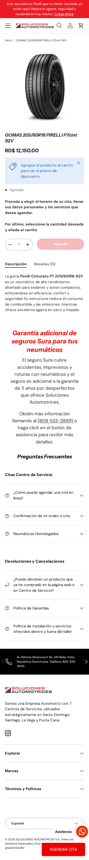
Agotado (60, 244)
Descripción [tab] (16, 264)
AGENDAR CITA (63, 849)
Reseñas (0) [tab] (44, 264)
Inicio (8, 40)
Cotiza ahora (63, 14)
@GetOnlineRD (14, 848)
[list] (44, 87)
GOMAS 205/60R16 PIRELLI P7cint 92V (41, 40)
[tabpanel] (44, 293)
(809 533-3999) (56, 421)
